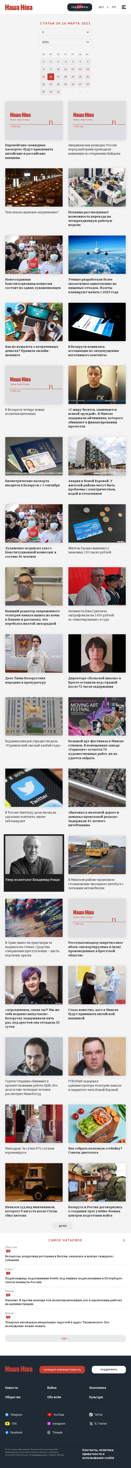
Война (52, 1388)
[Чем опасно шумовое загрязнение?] (34, 197)
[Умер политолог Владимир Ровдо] (34, 863)
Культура (96, 1397)
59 (8, 1317)
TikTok (98, 1414)
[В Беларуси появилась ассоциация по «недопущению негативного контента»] (97, 330)
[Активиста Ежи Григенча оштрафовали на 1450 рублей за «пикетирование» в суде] (97, 596)
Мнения (9, 1291)
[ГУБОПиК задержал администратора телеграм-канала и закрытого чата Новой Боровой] (97, 1066)
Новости (11, 1388)
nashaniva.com (39, 1454)
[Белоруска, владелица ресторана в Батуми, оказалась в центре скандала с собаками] (65, 1258)
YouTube (59, 1414)
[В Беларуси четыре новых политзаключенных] (34, 397)
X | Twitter (100, 1423)
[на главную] (18, 7)
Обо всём (54, 1397)
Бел (101, 7)
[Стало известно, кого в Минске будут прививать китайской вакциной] (97, 997)
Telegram (16, 1414)
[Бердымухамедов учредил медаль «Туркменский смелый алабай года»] (34, 728)
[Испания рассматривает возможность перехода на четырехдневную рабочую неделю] (97, 197)
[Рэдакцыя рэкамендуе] (124, 1240)
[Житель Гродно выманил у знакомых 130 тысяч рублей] (97, 531)
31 (8, 1295)
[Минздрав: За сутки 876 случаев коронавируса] (34, 1129)
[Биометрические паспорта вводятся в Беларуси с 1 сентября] (34, 466)
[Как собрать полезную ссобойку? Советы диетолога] (97, 1129)
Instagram (58, 1423)
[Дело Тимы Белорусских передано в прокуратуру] (34, 661)
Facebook (16, 1432)
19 (8, 1251)
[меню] (124, 7)
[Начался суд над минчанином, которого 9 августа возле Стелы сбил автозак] (34, 1190)
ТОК (14, 1423)
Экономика (97, 1388)
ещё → (65, 1338)
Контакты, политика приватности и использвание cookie (98, 1454)
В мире (9, 1269)
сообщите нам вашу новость (62, 1369)
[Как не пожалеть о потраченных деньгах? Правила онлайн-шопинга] (34, 330)
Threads (57, 1432)
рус (114, 7)
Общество (11, 1247)
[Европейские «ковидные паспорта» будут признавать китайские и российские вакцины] (34, 130)
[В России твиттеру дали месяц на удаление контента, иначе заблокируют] (34, 797)
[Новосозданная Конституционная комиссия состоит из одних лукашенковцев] (34, 264)
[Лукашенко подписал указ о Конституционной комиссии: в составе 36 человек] (34, 531)
